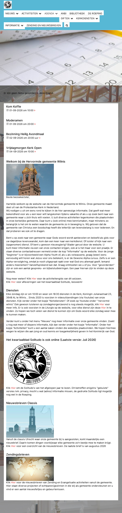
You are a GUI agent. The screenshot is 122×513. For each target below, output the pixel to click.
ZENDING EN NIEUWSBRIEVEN (44, 25)
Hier (34, 278)
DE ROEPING (95, 13)
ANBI (63, 13)
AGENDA (49, 13)
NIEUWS (10, 13)
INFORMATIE (12, 25)
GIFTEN (65, 18)
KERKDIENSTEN (85, 18)
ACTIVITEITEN (30, 13)
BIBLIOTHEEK (77, 13)
